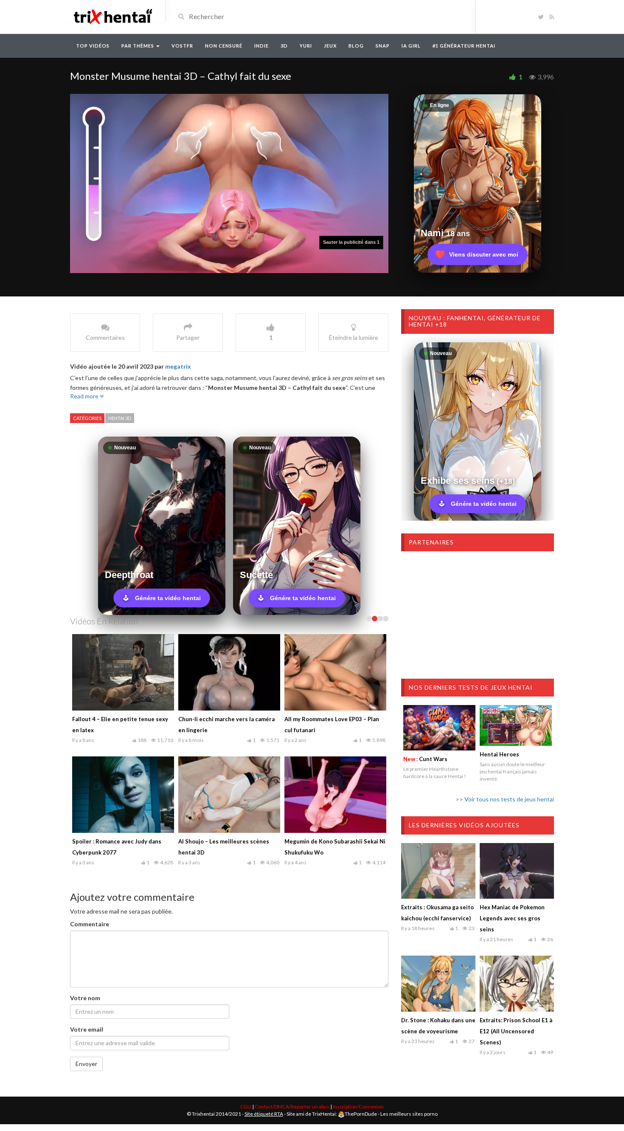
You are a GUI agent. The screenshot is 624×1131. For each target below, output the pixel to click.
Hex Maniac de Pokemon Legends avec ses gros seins (512, 918)
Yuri (306, 45)
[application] (229, 183)
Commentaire (89, 924)
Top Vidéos (93, 45)
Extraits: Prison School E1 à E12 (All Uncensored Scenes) (516, 1031)
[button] (365, 242)
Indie (261, 45)
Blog (356, 45)
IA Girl (411, 45)
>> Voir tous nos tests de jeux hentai (504, 799)
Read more (85, 396)
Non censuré (223, 45)
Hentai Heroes (499, 754)
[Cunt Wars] (439, 727)
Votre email (86, 1029)
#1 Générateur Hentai (464, 45)
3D (284, 45)
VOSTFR (182, 45)
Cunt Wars (425, 759)
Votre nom (85, 997)
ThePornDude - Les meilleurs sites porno (391, 1114)
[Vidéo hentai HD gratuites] (112, 16)
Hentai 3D (119, 418)
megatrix (178, 366)
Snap (383, 45)
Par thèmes (138, 45)
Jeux (330, 45)
